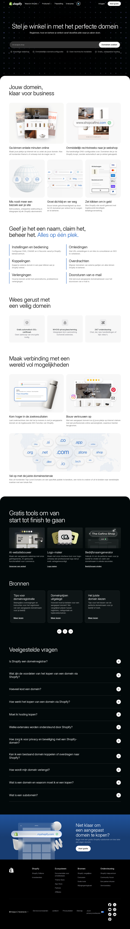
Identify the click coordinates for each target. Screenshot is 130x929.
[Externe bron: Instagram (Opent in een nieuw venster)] (114, 909)
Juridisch (55, 911)
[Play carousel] (65, 631)
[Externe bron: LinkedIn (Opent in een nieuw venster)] (114, 914)
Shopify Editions (38, 873)
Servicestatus (105, 885)
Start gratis (114, 4)
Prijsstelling (59, 4)
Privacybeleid (68, 911)
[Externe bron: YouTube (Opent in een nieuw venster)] (109, 909)
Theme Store (59, 880)
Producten (46, 4)
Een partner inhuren (107, 881)
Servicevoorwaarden (40, 911)
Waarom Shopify (31, 4)
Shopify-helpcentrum (108, 873)
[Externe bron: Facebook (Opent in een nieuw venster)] (109, 904)
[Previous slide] (59, 631)
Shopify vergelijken (85, 873)
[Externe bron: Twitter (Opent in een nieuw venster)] (114, 904)
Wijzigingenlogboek (85, 885)
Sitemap (80, 911)
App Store (58, 884)
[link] (109, 45)
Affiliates (58, 892)
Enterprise (70, 4)
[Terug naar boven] (11, 870)
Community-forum (107, 877)
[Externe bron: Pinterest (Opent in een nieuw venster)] (109, 919)
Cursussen (81, 877)
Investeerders (37, 877)
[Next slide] (70, 631)
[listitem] (65, 607)
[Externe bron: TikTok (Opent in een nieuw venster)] (109, 914)
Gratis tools (82, 881)
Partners (58, 888)
